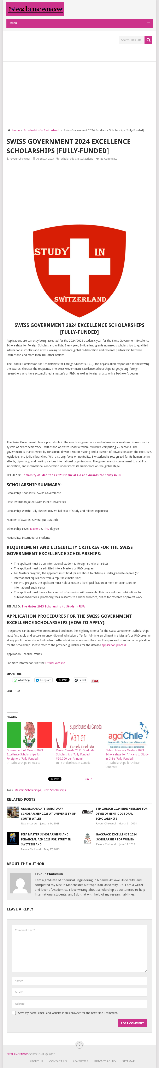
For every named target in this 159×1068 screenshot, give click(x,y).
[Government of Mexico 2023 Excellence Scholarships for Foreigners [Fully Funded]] (29, 735)
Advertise (80, 1061)
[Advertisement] (82, 45)
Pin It (88, 779)
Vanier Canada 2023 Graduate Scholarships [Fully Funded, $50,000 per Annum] (75, 754)
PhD (46, 528)
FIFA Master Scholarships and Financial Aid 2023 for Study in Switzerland (46, 839)
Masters (35, 528)
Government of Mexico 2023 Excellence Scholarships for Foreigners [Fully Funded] (25, 754)
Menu (13, 23)
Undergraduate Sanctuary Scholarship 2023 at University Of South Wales (48, 813)
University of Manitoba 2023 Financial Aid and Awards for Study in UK (72, 475)
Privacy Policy (105, 1061)
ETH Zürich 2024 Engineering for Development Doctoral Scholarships (121, 813)
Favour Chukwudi (20, 158)
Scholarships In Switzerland (77, 158)
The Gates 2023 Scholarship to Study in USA (53, 606)
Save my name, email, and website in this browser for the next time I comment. (68, 1013)
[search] (148, 40)
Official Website (55, 663)
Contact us (58, 1061)
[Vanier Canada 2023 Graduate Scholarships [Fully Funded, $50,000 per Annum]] (78, 735)
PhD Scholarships (55, 790)
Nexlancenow (29, 823)
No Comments (108, 158)
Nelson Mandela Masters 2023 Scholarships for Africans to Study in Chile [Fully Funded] (127, 754)
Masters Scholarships (27, 790)
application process (114, 645)
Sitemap (128, 1061)
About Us (36, 1061)
